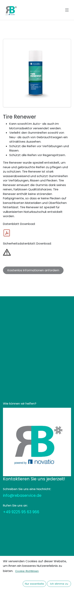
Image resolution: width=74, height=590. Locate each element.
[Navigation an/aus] (67, 10)
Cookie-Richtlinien (27, 571)
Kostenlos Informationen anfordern (33, 270)
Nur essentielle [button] (34, 584)
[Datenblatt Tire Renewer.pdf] (6, 233)
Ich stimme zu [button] (59, 584)
